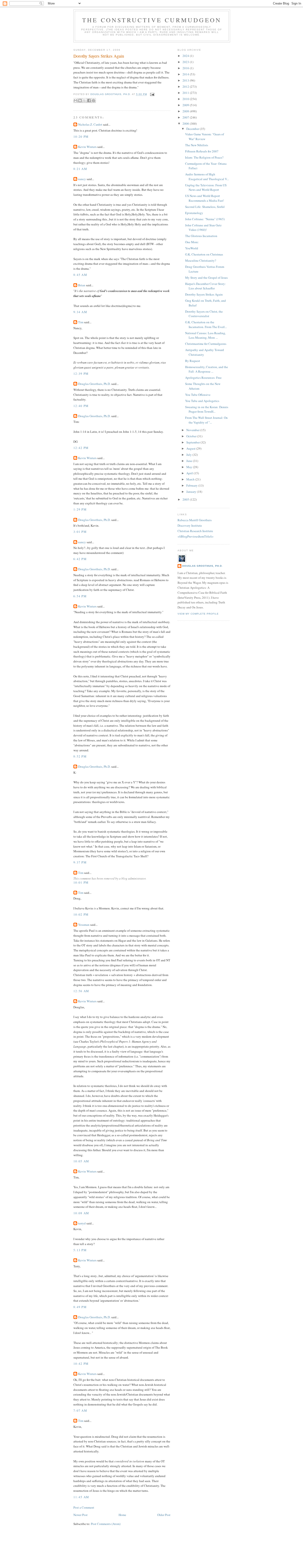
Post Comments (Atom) (105, 1524)
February (192, 485)
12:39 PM (81, 373)
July (189, 454)
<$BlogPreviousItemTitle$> (196, 536)
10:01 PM (81, 882)
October (191, 436)
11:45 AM (81, 1497)
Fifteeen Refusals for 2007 (201, 151)
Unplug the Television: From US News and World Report (206, 187)
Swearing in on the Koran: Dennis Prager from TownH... (206, 409)
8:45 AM (80, 275)
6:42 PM (80, 559)
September (193, 442)
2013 (186, 80)
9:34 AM (80, 312)
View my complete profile (198, 613)
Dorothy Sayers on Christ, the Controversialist (204, 313)
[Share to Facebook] (89, 100)
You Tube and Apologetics (202, 401)
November (193, 430)
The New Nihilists (196, 145)
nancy (82, 179)
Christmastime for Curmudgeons (205, 344)
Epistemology (194, 213)
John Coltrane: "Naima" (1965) (205, 219)
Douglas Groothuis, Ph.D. (94, 384)
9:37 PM (80, 862)
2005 (186, 499)
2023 (186, 62)
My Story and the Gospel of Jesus (206, 277)
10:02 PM (81, 914)
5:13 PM (80, 1250)
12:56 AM (81, 991)
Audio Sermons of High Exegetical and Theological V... (207, 176)
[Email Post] (151, 94)
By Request (192, 361)
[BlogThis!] (80, 100)
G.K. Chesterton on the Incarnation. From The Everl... (206, 324)
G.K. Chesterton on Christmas (204, 254)
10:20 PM (81, 136)
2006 (186, 123)
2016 (186, 68)
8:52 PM (80, 756)
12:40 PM (81, 406)
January (191, 491)
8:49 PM (80, 1307)
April (190, 473)
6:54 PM (80, 596)
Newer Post (80, 1515)
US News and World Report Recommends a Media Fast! (204, 198)
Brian (81, 285)
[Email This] (75, 100)
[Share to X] (84, 100)
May (189, 467)
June (189, 461)
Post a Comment (83, 1507)
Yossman (83, 924)
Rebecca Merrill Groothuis (195, 520)
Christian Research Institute (195, 531)
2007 (186, 117)
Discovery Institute (190, 525)
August (191, 448)
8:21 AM (80, 169)
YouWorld (191, 248)
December (193, 129)
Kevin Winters (87, 147)
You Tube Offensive (197, 394)
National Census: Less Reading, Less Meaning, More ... (205, 335)
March (190, 479)
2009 (186, 105)
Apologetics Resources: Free (203, 377)
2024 (186, 56)
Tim (80, 322)
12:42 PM (81, 448)
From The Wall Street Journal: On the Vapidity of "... (206, 419)
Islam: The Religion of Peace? (204, 157)
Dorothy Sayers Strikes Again (204, 294)
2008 (186, 111)
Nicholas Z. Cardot (90, 124)
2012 (186, 86)
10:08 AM (81, 1213)
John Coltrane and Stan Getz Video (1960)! (203, 227)
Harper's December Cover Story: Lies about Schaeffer (205, 286)
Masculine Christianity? (200, 260)
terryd (82, 1223)
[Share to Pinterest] (93, 100)
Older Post (163, 1515)
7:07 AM (80, 1410)
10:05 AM (81, 1161)
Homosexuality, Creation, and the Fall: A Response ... (206, 369)
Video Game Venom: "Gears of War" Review (204, 136)
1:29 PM (80, 509)
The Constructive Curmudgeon (151, 20)
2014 (186, 74)
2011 (186, 93)
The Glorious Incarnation (201, 236)
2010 (186, 99)
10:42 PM (81, 1363)
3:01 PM (80, 531)
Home (122, 1515)
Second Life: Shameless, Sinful (205, 207)
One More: (192, 242)
